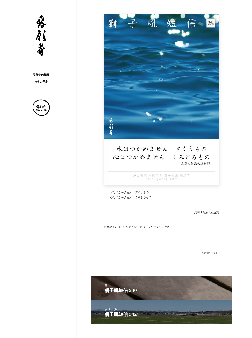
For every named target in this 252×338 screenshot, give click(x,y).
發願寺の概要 (41, 74)
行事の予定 (41, 81)
